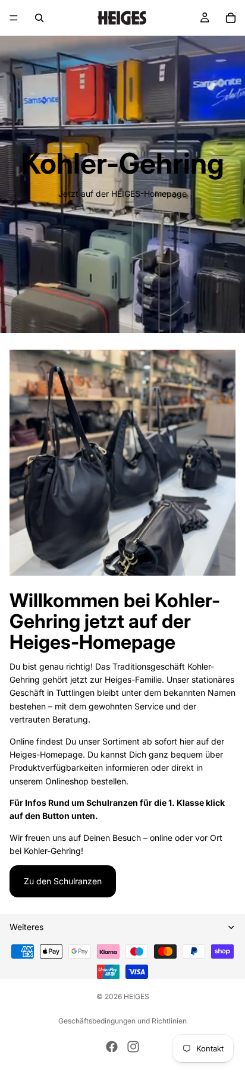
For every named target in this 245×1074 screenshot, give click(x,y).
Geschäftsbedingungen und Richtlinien (122, 1020)
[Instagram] (133, 1047)
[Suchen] (39, 18)
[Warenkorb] (231, 18)
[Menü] (13, 18)
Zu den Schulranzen (63, 881)
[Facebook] (112, 1047)
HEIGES (136, 996)
